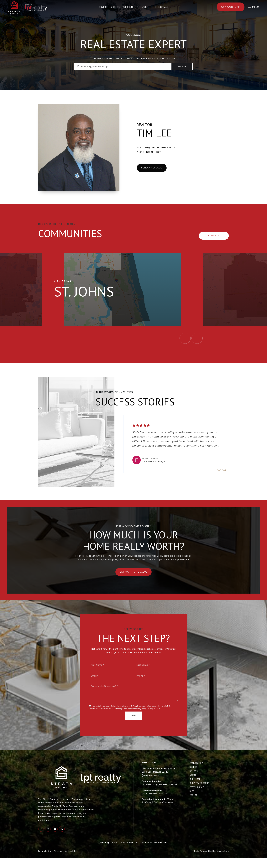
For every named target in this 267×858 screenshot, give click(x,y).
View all (213, 235)
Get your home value (133, 572)
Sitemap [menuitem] (58, 851)
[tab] (218, 470)
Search (182, 66)
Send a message (151, 168)
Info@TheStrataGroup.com (154, 794)
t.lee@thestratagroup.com (159, 147)
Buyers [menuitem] (103, 7)
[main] (133, 375)
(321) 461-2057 (153, 152)
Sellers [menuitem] (115, 7)
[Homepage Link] (27, 7)
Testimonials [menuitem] (160, 7)
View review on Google (153, 461)
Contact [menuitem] (194, 795)
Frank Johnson (150, 458)
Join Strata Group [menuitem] (199, 783)
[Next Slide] (197, 338)
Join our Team (230, 7)
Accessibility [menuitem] (71, 851)
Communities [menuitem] (130, 7)
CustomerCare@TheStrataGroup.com (160, 785)
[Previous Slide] (185, 338)
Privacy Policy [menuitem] (44, 851)
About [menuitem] (145, 7)
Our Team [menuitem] (195, 779)
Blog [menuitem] (192, 791)
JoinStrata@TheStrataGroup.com (157, 802)
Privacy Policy (153, 709)
